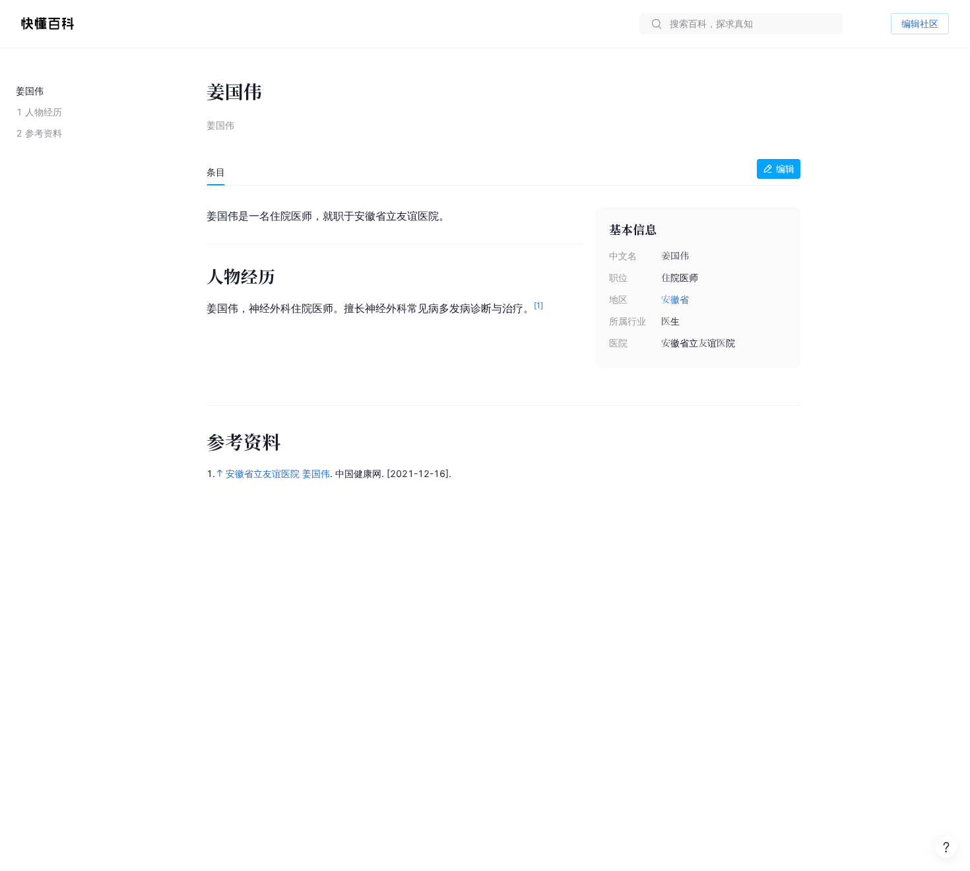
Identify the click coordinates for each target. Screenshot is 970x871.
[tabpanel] (503, 288)
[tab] (216, 172)
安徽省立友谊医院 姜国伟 (278, 473)
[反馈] (946, 847)
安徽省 (675, 299)
